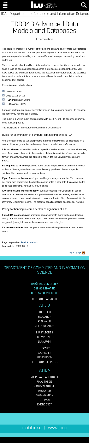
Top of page (75, 252)
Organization (44, 395)
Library (45, 348)
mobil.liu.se (31, 428)
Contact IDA (40, 299)
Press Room (44, 357)
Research (44, 321)
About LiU (44, 312)
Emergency (44, 404)
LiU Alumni (44, 341)
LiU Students (44, 332)
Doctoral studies (44, 386)
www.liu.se (57, 428)
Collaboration (44, 326)
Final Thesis (44, 381)
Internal (44, 400)
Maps (53, 299)
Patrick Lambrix (29, 242)
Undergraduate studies (44, 377)
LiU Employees (44, 337)
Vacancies (44, 353)
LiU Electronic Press (44, 362)
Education (44, 317)
